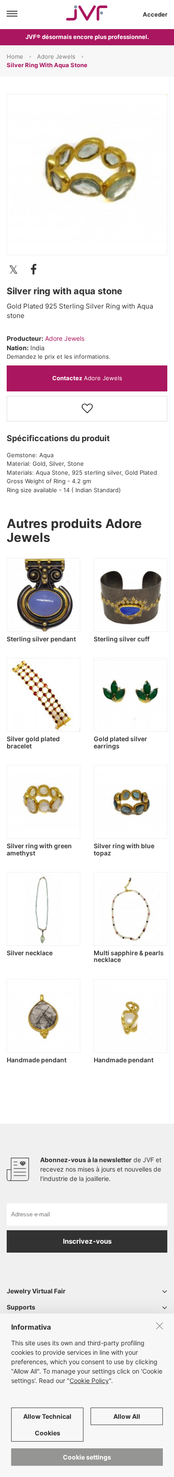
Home (15, 56)
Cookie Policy (89, 1380)
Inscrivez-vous (87, 1241)
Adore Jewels (56, 56)
